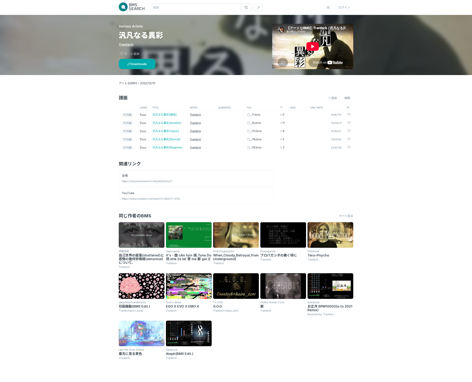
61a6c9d (336, 147)
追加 (136, 53)
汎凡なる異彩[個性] (164, 114)
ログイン (344, 7)
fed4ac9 (336, 122)
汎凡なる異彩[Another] (166, 123)
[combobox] (153, 7)
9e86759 (336, 114)
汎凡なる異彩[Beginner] (167, 147)
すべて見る (346, 216)
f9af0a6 (336, 139)
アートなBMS (128, 83)
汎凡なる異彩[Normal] (166, 139)
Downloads (139, 64)
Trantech (126, 44)
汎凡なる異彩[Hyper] (165, 131)
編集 (347, 98)
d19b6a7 (336, 131)
